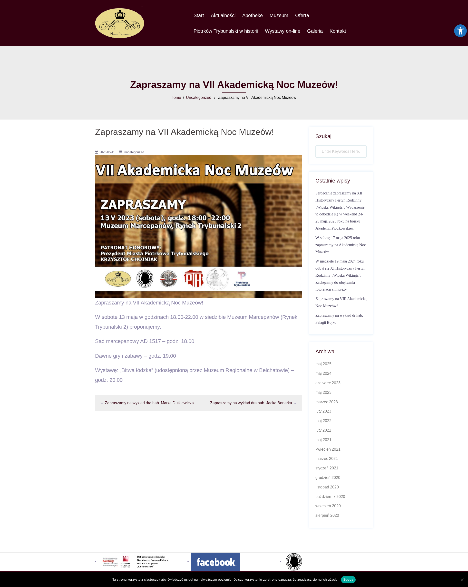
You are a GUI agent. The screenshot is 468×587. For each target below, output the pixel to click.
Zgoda (348, 579)
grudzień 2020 (327, 478)
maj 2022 (323, 421)
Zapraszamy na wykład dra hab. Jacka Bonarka (251, 403)
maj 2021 (323, 440)
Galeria (315, 31)
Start (199, 15)
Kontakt (338, 31)
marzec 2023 (326, 402)
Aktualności (223, 15)
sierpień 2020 (327, 515)
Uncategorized (198, 97)
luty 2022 (323, 430)
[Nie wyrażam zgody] (461, 579)
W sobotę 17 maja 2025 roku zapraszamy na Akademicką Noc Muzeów (340, 245)
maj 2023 (323, 392)
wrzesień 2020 (328, 506)
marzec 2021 (326, 458)
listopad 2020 (327, 487)
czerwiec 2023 (328, 383)
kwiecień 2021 (328, 449)
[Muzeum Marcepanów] (119, 23)
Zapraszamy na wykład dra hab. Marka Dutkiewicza (149, 403)
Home (176, 97)
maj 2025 (323, 364)
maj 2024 (323, 373)
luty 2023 (323, 411)
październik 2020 (330, 497)
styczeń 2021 (326, 468)
